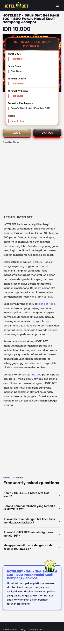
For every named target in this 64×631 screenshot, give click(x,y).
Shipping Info (36, 629)
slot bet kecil (47, 303)
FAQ (23, 629)
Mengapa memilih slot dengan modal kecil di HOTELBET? (32, 547)
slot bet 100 (34, 374)
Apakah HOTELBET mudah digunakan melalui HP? (32, 534)
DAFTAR (47, 132)
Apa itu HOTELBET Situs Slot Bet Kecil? (32, 494)
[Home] (16, 6)
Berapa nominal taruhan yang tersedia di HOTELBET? (32, 507)
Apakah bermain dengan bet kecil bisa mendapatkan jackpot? (32, 521)
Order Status (10, 629)
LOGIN (16, 132)
